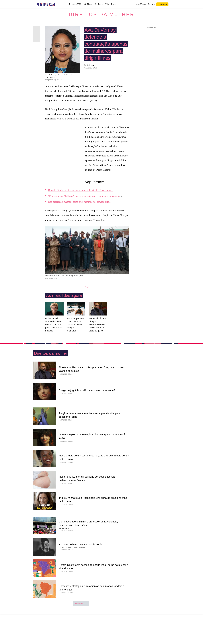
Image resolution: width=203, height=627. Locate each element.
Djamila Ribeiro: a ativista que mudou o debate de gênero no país (80, 190)
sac (137, 4)
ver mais (79, 604)
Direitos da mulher (101, 14)
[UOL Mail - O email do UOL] (143, 4)
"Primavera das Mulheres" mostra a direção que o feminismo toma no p (83, 196)
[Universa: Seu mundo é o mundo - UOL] (46, 4)
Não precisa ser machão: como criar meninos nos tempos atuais (79, 201)
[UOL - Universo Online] (57, 4)
